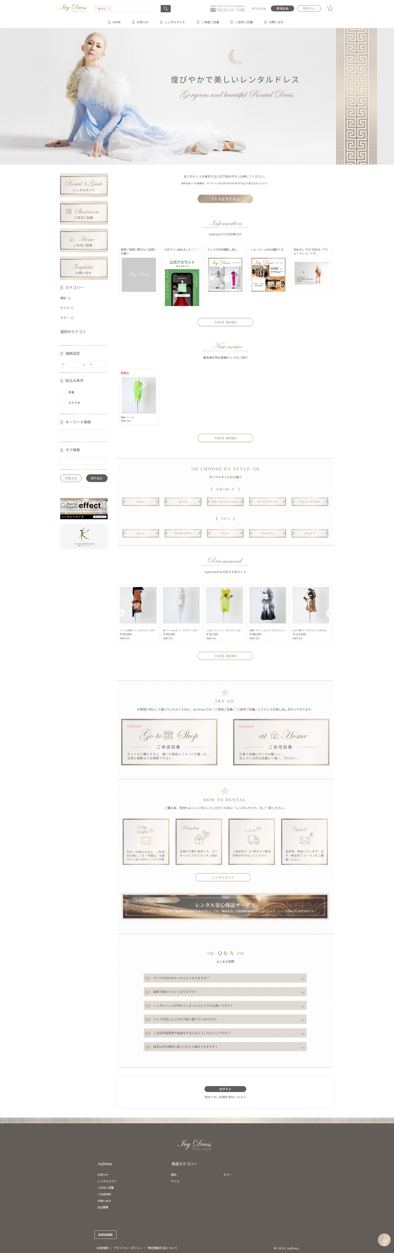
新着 (71, 392)
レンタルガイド (175, 22)
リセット (71, 478)
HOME (117, 22)
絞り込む (97, 478)
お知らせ (143, 22)
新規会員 (282, 8)
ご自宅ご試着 (244, 22)
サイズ (64, 308)
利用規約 (103, 1248)
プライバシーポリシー (128, 1248)
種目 (63, 298)
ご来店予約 (104, 1194)
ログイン (309, 8)
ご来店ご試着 (210, 22)
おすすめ (74, 402)
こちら (238, 1097)
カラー (64, 317)
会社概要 (102, 1207)
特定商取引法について (162, 1248)
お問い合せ (276, 22)
